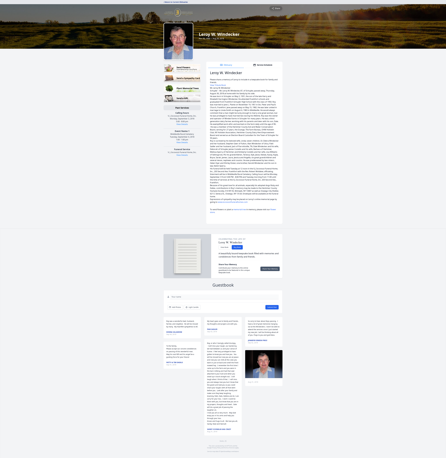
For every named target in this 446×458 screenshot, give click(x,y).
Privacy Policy (216, 448)
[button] (264, 364)
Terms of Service (229, 448)
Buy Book (237, 247)
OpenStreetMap (225, 451)
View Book (224, 247)
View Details (182, 124)
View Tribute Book (218, 85)
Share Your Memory (270, 269)
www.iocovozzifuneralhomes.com (233, 202)
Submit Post (272, 307)
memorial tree (239, 209)
